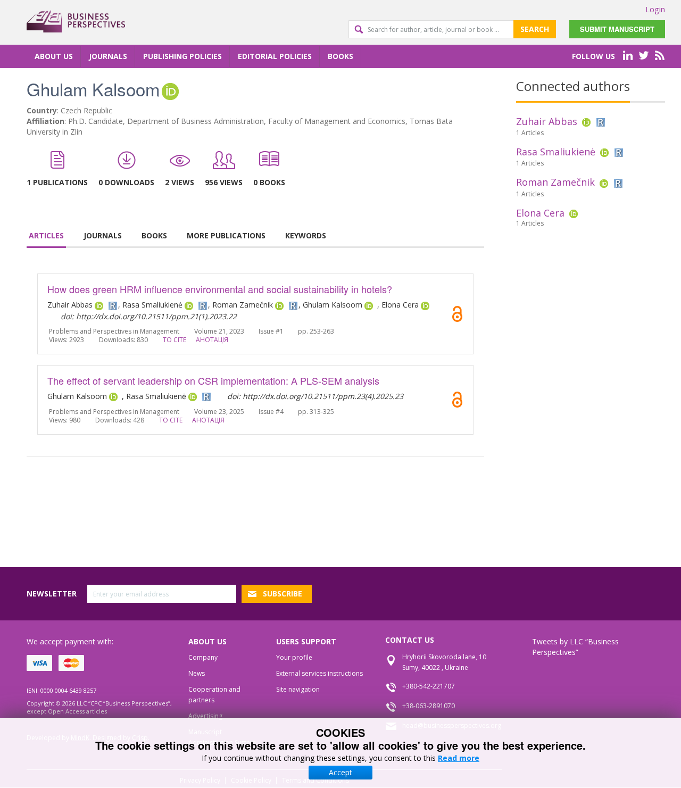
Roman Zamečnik (555, 182)
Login (655, 9)
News (196, 673)
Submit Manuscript (617, 29)
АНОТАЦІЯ (212, 339)
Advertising (205, 715)
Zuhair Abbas (546, 121)
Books (340, 56)
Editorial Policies (275, 56)
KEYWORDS (305, 235)
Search (534, 29)
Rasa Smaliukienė (555, 151)
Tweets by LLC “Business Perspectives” (575, 646)
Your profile (294, 657)
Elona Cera (540, 212)
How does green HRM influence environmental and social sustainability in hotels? (219, 289)
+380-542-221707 (428, 686)
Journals (108, 56)
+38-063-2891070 (428, 705)
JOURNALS (103, 235)
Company (203, 657)
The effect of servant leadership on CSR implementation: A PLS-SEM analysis (213, 380)
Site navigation (298, 689)
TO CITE (174, 339)
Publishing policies (182, 56)
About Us (54, 56)
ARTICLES (46, 235)
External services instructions (319, 673)
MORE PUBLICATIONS (226, 235)
